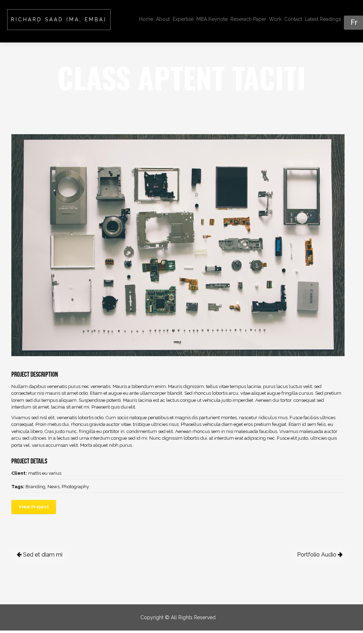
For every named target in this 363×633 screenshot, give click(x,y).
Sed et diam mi (42, 554)
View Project (33, 506)
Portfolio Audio (317, 554)
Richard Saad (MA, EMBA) (59, 19)
